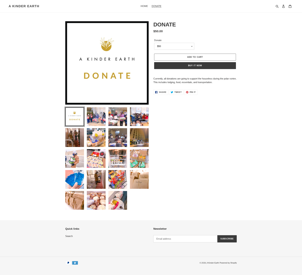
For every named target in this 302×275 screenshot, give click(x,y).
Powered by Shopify (228, 263)
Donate (158, 40)
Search (69, 236)
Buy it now (195, 65)
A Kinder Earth (24, 6)
